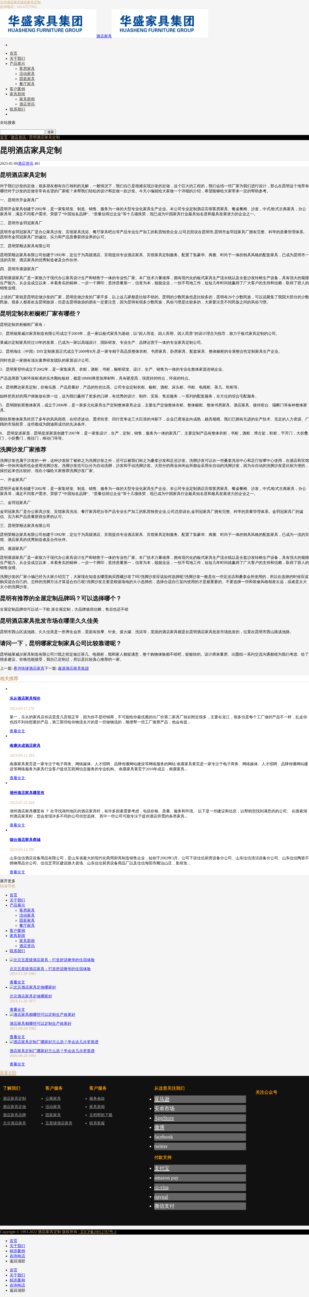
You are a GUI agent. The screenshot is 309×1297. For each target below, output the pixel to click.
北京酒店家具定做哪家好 (31, 996)
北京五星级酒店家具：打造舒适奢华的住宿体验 (50, 969)
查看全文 (17, 731)
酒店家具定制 (30, 2)
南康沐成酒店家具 (25, 745)
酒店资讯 (18, 137)
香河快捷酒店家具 (29, 668)
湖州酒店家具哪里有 (27, 793)
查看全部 (8, 1073)
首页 (4, 137)
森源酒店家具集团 (73, 668)
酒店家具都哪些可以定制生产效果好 (40, 1023)
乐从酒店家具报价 (25, 698)
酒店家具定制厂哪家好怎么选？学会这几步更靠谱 (52, 1051)
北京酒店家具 (10, 2)
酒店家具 (104, 36)
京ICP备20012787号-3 (97, 1232)
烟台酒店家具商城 (25, 840)
